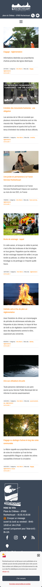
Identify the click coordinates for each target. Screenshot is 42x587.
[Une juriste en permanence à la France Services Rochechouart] (21, 162)
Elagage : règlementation (13, 51)
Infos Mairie (19, 69)
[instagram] (16, 537)
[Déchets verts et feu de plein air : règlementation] (21, 294)
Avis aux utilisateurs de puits (14, 380)
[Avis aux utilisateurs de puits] (21, 366)
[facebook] (7, 537)
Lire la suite (6, 73)
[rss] (33, 537)
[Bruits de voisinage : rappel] (21, 224)
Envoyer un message (16, 518)
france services (33, 200)
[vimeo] (24, 537)
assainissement (34, 401)
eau (4, 403)
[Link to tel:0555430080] (33, 15)
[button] (38, 555)
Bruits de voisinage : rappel (14, 239)
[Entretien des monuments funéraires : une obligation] (21, 93)
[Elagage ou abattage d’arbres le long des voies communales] (21, 425)
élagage (31, 69)
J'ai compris (21, 578)
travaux (13, 469)
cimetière (32, 137)
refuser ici (5, 571)
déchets (31, 342)
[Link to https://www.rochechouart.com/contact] (38, 15)
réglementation (7, 71)
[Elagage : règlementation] (21, 37)
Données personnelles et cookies (19, 584)
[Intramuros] (7, 546)
